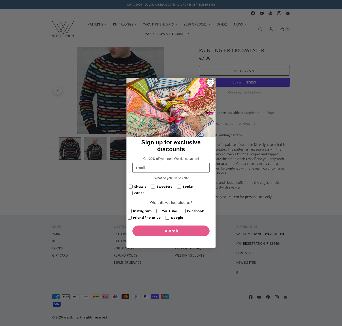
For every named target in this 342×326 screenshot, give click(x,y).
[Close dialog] (210, 82)
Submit (171, 231)
